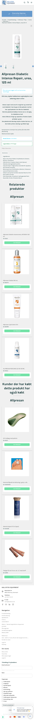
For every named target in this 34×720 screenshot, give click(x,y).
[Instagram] (13, 605)
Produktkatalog (6, 613)
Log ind (4, 658)
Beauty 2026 (5, 632)
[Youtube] (6, 605)
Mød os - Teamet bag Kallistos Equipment (13, 624)
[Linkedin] (9, 605)
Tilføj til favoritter (6, 148)
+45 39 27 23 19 (9, 597)
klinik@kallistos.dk (10, 601)
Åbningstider (5, 628)
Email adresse (6, 665)
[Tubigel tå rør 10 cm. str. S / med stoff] (17, 554)
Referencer (5, 635)
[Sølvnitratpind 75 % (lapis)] (17, 510)
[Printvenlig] (31, 26)
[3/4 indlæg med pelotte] (17, 422)
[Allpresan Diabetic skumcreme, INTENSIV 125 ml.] (17, 218)
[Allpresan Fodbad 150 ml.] (17, 264)
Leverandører (5, 621)
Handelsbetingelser (7, 630)
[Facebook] (2, 605)
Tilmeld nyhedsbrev (8, 705)
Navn (3, 672)
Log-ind (4, 642)
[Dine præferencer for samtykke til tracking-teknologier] (2, 717)
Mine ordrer (5, 652)
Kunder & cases (6, 639)
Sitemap (4, 644)
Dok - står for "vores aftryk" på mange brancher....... (15, 637)
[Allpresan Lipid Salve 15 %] (17, 308)
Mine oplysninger (6, 656)
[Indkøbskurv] (28, 3)
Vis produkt (17, 242)
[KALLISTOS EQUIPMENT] (8, 2)
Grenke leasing (6, 615)
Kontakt (4, 626)
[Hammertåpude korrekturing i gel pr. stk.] (17, 466)
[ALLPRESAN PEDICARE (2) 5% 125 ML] (17, 352)
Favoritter (4, 654)
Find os (4, 619)
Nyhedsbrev (5, 617)
